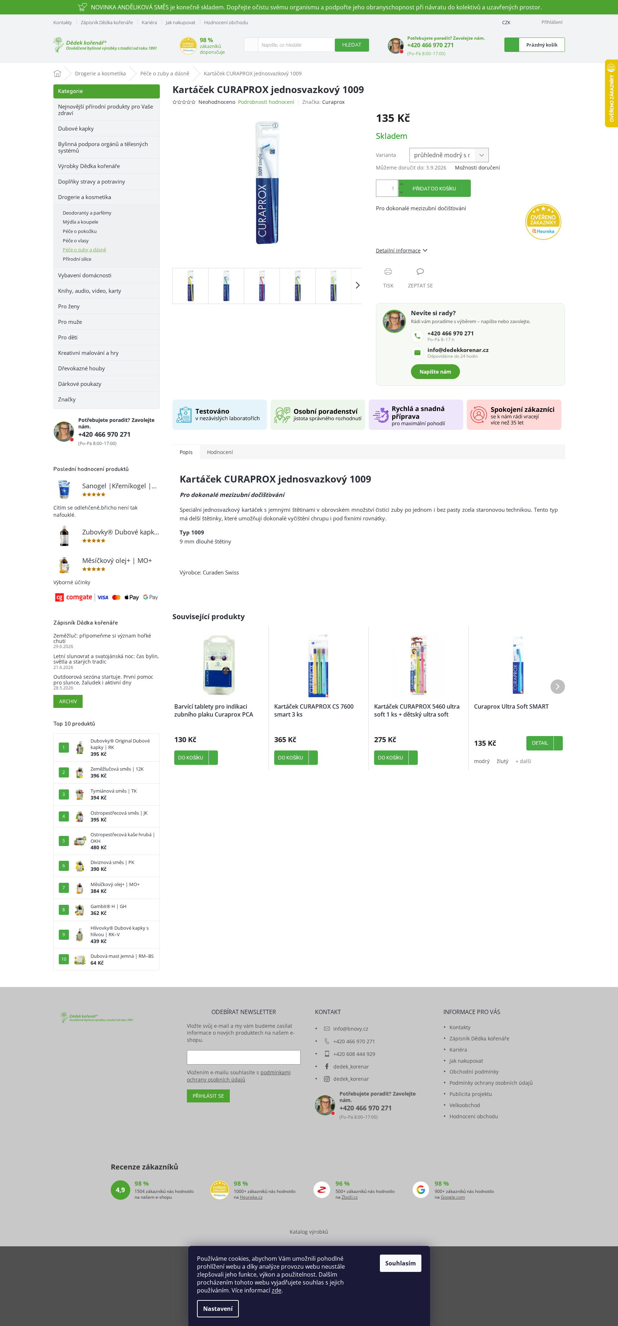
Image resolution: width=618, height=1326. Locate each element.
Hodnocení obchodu (226, 22)
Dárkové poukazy (79, 383)
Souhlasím (400, 1263)
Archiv (68, 701)
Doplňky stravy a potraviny (91, 181)
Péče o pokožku (80, 231)
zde (276, 1290)
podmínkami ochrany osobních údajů (239, 1076)
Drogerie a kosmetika (84, 197)
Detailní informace (398, 250)
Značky (67, 399)
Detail (540, 743)
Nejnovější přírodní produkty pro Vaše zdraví (105, 109)
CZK (506, 22)
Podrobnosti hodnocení (266, 101)
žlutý (502, 761)
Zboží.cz (350, 1197)
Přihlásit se (208, 1095)
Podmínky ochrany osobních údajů (491, 1082)
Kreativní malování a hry (88, 352)
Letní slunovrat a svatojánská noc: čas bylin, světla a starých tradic (106, 659)
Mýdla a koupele (80, 222)
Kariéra (149, 22)
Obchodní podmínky (474, 1071)
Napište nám (435, 371)
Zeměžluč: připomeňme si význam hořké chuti (102, 638)
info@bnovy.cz (350, 1028)
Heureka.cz (251, 1197)
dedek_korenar (351, 1066)
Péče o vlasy (76, 240)
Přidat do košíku (434, 189)
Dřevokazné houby (81, 368)
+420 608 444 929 (354, 1053)
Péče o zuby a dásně (84, 249)
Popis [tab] (186, 452)
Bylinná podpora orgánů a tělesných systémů (103, 147)
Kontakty (62, 22)
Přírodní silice (77, 259)
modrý (482, 761)
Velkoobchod (465, 1105)
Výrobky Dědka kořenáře (89, 165)
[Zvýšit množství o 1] (401, 184)
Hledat (351, 44)
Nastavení (218, 1309)
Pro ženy (69, 306)
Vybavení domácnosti (84, 275)
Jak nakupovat (180, 22)
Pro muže (70, 321)
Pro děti (68, 337)
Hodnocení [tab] (220, 452)
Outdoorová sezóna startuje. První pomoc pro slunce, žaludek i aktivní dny (103, 679)
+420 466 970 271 (430, 45)
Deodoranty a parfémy (87, 213)
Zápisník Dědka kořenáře (107, 22)
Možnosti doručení (477, 167)
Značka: (323, 101)
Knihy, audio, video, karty (89, 290)
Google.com (453, 1197)
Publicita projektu (471, 1094)
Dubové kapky (76, 128)
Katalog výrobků (309, 1231)
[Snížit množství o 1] (401, 192)
